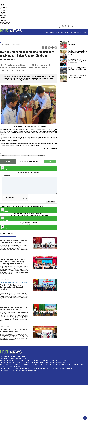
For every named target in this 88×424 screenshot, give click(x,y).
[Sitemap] (63, 27)
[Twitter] (55, 47)
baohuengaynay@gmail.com (33, 362)
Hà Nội (2, 6)
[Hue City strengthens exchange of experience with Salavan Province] (63, 54)
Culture (52, 32)
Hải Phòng (3, 17)
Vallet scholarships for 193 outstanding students (26, 80)
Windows (73, 32)
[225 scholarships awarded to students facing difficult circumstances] (45, 245)
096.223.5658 (3, 1)
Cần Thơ (2, 10)
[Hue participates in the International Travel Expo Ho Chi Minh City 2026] (63, 62)
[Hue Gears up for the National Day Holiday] (63, 45)
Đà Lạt (2, 9)
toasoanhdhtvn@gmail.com (15, 1)
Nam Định (3, 19)
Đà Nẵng (2, 12)
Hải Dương (3, 14)
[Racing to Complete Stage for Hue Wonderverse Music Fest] (63, 70)
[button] (41, 375)
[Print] (43, 47)
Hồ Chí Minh (3, 7)
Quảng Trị (3, 20)
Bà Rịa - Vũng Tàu (5, 22)
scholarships (41, 155)
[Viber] (52, 47)
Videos (84, 32)
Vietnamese (74, 27)
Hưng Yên (3, 15)
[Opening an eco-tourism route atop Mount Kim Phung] (63, 78)
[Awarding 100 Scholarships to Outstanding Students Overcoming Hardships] (45, 290)
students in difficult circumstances (10, 155)
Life (68, 32)
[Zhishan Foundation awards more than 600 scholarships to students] (45, 313)
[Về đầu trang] (85, 418)
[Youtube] (69, 27)
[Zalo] (49, 47)
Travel (57, 32)
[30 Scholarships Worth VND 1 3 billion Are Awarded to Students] (45, 334)
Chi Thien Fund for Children (28, 155)
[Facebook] (66, 27)
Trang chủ (4, 38)
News (47, 32)
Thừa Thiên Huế (4, 24)
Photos (79, 32)
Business (63, 32)
